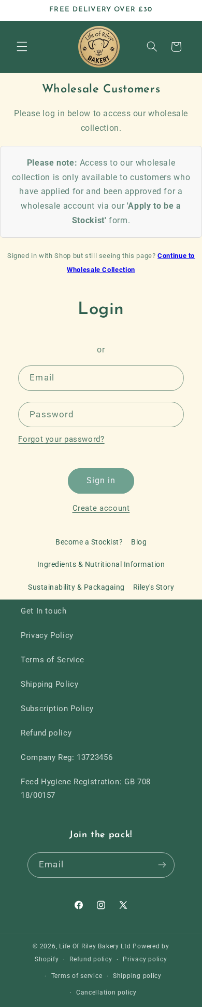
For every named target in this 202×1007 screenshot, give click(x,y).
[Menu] (22, 47)
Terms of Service (52, 659)
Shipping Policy (49, 684)
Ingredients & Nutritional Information (101, 564)
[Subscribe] (162, 865)
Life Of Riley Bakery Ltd (95, 946)
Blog (139, 542)
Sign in (101, 480)
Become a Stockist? (89, 542)
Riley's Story (154, 587)
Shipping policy (137, 975)
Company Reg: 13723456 (66, 757)
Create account (101, 508)
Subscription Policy (57, 708)
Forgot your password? (61, 439)
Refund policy (46, 733)
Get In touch (44, 611)
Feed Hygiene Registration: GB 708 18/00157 (86, 788)
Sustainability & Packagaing (76, 587)
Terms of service (77, 975)
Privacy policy (145, 959)
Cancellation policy (106, 992)
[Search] (152, 47)
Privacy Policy (47, 635)
